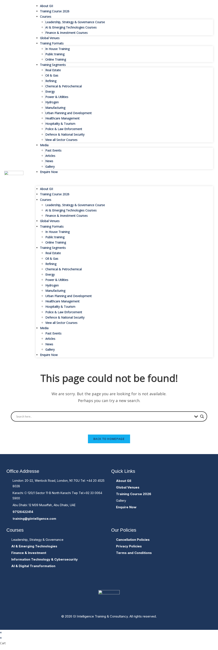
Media (44, 145)
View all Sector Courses (61, 140)
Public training (55, 54)
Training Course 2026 (54, 11)
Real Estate (53, 70)
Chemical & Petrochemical (63, 86)
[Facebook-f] (96, 581)
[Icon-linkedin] (122, 581)
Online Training (55, 59)
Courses (45, 16)
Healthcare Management (62, 118)
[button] (124, 180)
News (49, 161)
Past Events (53, 150)
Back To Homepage (109, 439)
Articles (50, 156)
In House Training (57, 49)
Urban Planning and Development (68, 113)
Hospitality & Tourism (60, 124)
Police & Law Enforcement (63, 129)
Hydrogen (52, 102)
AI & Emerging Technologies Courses (71, 27)
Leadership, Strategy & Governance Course (75, 22)
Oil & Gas (51, 75)
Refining (50, 81)
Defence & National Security (65, 134)
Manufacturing (55, 108)
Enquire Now (49, 172)
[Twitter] (109, 581)
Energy (50, 91)
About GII (46, 6)
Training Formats (52, 43)
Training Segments (53, 65)
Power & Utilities (56, 97)
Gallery (50, 166)
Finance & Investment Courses (66, 33)
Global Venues (50, 38)
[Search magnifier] (202, 416)
